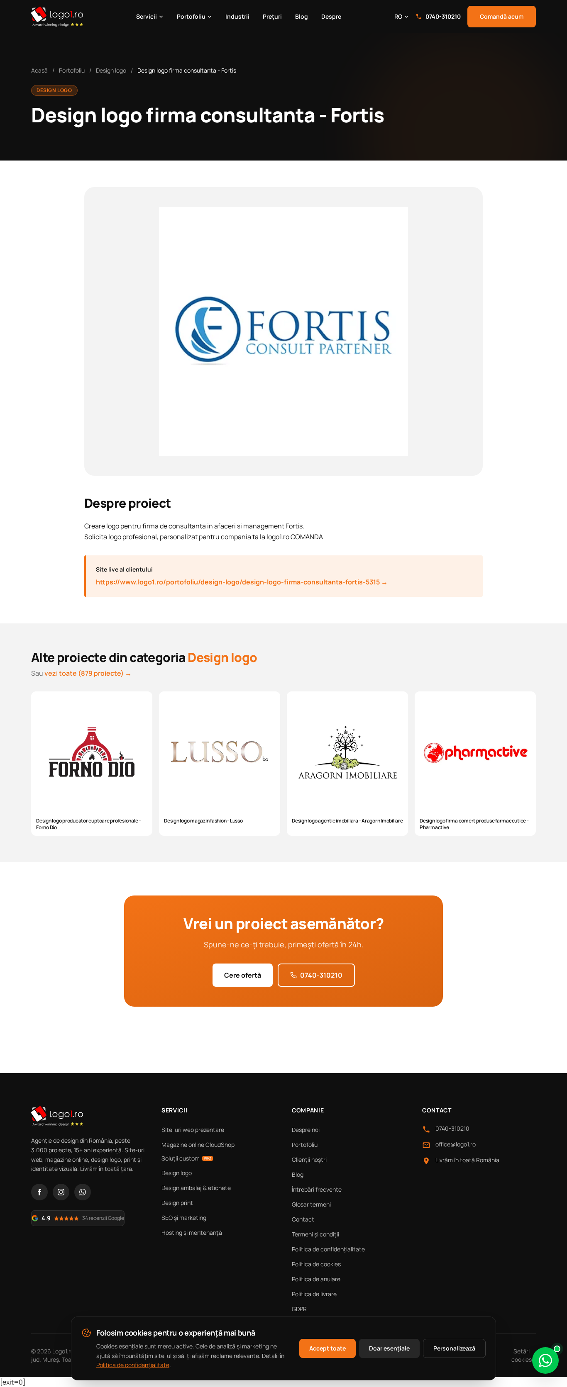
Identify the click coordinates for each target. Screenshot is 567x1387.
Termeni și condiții (315, 1234)
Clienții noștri (309, 1159)
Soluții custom (186, 1158)
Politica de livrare (314, 1294)
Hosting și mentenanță (191, 1232)
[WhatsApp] (82, 1192)
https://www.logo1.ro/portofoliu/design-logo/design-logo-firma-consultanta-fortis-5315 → (242, 581)
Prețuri (272, 16)
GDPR (299, 1309)
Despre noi (306, 1130)
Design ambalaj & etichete (196, 1188)
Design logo (111, 70)
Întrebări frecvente (317, 1189)
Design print (177, 1203)
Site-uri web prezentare (192, 1130)
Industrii (237, 16)
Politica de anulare (316, 1279)
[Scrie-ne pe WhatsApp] (545, 1360)
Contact (303, 1219)
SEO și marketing (183, 1218)
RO (398, 16)
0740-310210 (443, 16)
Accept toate (327, 1348)
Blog (301, 16)
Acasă (39, 70)
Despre (331, 16)
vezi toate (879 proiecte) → (88, 673)
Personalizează (454, 1348)
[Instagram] (61, 1192)
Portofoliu (191, 16)
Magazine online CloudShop (198, 1145)
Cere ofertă (242, 975)
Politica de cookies (316, 1264)
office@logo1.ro (455, 1144)
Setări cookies (521, 1355)
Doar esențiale (389, 1348)
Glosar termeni (311, 1204)
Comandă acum (501, 16)
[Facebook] (39, 1192)
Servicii (146, 16)
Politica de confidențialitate (328, 1249)
